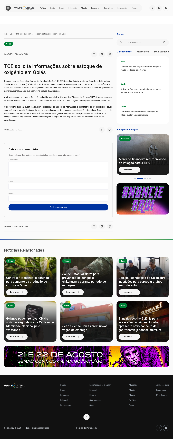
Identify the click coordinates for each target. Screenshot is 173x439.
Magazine (133, 385)
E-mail (11, 193)
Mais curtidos (161, 51)
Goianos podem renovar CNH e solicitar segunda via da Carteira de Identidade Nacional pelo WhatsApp (30, 324)
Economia (95, 8)
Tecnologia (108, 8)
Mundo (84, 8)
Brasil (61, 8)
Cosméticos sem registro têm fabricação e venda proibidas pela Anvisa (141, 68)
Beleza (63, 385)
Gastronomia (95, 400)
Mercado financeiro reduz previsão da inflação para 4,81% (142, 161)
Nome (11, 181)
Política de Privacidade (86, 428)
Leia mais (127, 169)
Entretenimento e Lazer (100, 385)
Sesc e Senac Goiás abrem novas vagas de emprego (85, 328)
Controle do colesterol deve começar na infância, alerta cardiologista (139, 113)
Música (132, 395)
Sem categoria (162, 385)
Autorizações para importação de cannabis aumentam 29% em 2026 (141, 91)
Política (43, 8)
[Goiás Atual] (24, 8)
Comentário (13, 160)
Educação (73, 8)
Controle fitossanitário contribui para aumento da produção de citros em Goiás (27, 281)
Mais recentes (124, 51)
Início (6, 34)
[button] (135, 178)
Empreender (123, 8)
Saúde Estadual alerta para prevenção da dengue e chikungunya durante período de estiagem (84, 279)
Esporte (135, 8)
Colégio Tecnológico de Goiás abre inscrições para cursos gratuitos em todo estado (142, 281)
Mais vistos (143, 51)
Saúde (123, 84)
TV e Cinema (161, 395)
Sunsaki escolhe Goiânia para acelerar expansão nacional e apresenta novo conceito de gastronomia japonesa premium (140, 324)
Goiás (52, 8)
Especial (93, 390)
